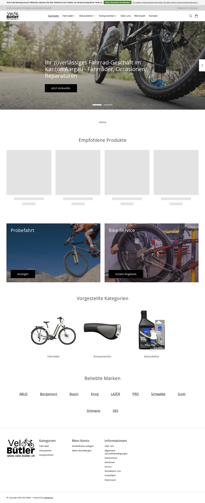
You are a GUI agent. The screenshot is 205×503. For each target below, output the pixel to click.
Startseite (53, 15)
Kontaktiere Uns (113, 470)
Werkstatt (139, 15)
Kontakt (153, 15)
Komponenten (102, 356)
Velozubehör (151, 356)
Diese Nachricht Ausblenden (117, 3)
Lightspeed (48, 497)
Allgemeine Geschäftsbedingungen (116, 452)
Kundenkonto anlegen (83, 445)
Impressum (110, 479)
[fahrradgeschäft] (12, 16)
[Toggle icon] (190, 16)
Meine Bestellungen (81, 450)
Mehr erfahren (102, 88)
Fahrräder (53, 356)
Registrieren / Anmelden (187, 8)
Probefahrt (110, 475)
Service (108, 466)
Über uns (126, 15)
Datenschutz (111, 457)
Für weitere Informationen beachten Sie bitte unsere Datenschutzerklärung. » (165, 3)
